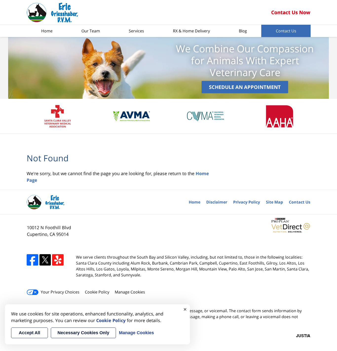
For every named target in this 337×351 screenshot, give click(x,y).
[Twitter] (45, 260)
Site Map (274, 202)
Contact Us (286, 31)
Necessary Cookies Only (83, 332)
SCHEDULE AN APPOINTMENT (245, 86)
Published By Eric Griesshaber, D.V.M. (290, 12)
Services (136, 31)
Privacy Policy (246, 202)
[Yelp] (58, 260)
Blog (243, 31)
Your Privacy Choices (60, 292)
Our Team (90, 31)
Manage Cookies (130, 292)
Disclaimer (216, 202)
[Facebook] (32, 260)
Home (47, 31)
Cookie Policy (97, 292)
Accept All (29, 332)
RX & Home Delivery (191, 31)
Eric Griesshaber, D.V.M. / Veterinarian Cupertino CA (52, 12)
